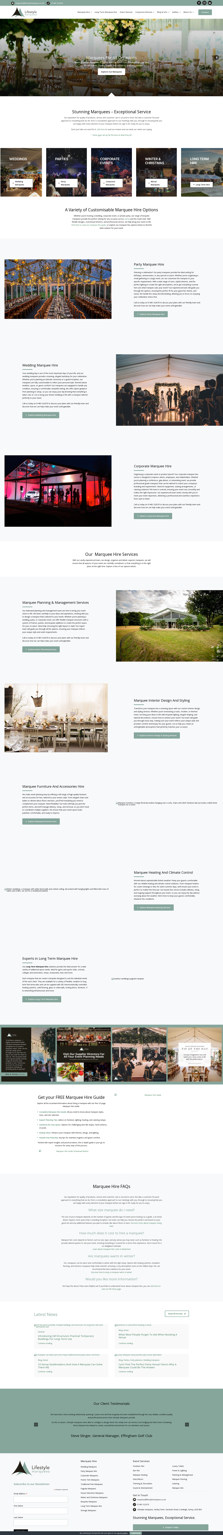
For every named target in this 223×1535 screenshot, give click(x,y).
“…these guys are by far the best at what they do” (111, 135)
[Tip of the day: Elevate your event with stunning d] (195, 1055)
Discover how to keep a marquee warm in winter (111, 1272)
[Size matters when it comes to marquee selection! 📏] (139, 1055)
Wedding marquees (151, 1360)
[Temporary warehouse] (71, 1325)
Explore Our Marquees (111, 71)
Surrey (127, 219)
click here (101, 129)
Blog (120, 1330)
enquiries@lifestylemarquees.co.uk (29, 3)
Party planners (136, 1360)
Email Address (20, 1494)
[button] (36, 1425)
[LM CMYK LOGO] (24, 7)
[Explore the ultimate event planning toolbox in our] (84, 1055)
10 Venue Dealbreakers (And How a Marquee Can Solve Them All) (70, 1366)
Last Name (18, 1517)
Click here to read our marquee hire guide (88, 225)
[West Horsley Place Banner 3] (133, 1325)
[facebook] (199, 3)
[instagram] (204, 3)
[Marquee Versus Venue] (67, 1355)
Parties (126, 1360)
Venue (126, 1330)
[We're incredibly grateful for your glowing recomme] (28, 1055)
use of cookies (122, 1533)
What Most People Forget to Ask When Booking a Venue (148, 1336)
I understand (135, 1533)
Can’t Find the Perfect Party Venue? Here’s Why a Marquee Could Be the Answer (147, 1366)
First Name (18, 1506)
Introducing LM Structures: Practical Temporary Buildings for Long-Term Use (66, 1337)
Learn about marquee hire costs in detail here (112, 1249)
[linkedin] (210, 3)
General (41, 1332)
